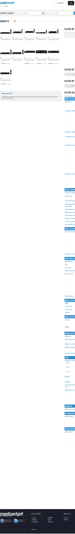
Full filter (70, 96)
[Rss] (15, 21)
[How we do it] (10, 21)
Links (65, 517)
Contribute (35, 522)
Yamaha (69, 85)
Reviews (50, 522)
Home (1, 6)
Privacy (66, 519)
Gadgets (60, 3)
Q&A (49, 519)
